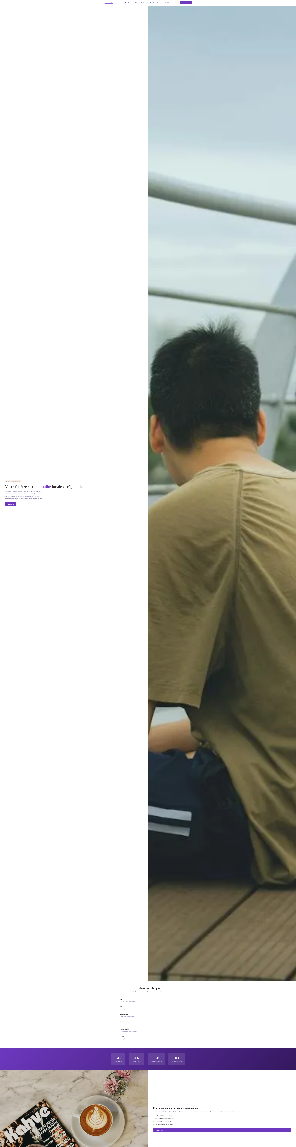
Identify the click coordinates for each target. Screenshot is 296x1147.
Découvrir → (10, 504)
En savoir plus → (159, 1130)
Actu (132, 2)
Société (167, 2)
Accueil (127, 2)
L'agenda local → (185, 2)
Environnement (159, 2)
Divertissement (144, 2)
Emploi (152, 2)
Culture (137, 2)
